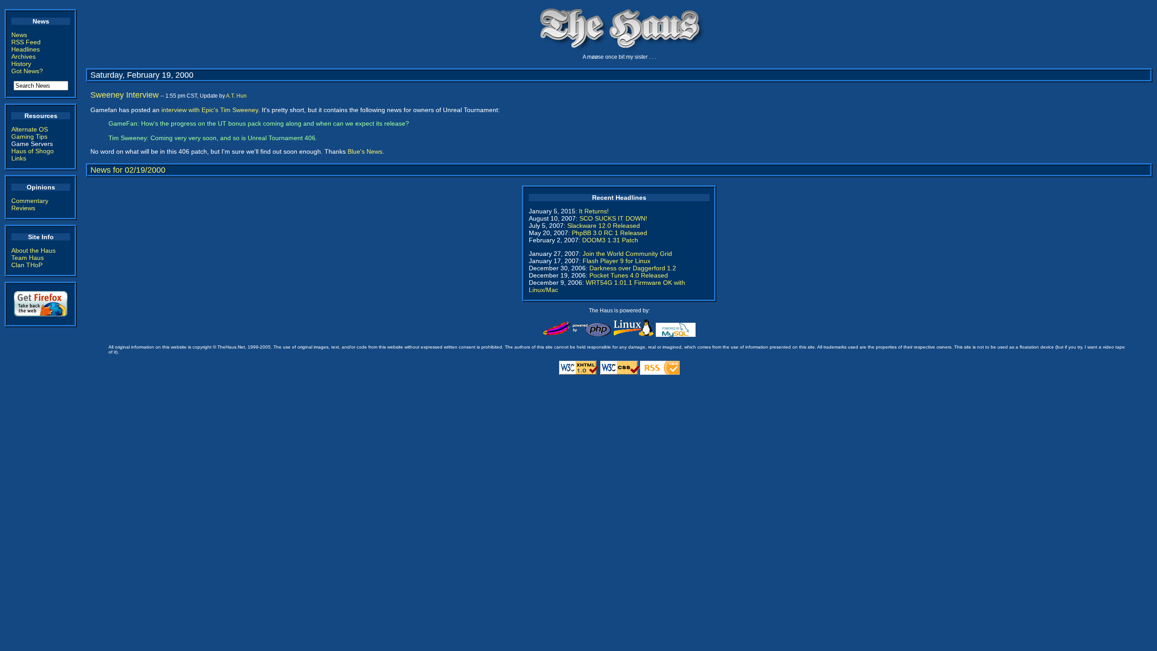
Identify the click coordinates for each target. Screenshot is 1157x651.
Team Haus (27, 257)
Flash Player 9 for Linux (616, 260)
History (21, 63)
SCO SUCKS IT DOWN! (613, 218)
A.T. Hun (236, 96)
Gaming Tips (29, 136)
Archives (23, 56)
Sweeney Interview (124, 94)
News (19, 34)
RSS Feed (26, 42)
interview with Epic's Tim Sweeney (209, 109)
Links (18, 158)
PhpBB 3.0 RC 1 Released (609, 232)
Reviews (23, 208)
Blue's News (365, 151)
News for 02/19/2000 (127, 170)
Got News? (27, 71)
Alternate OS (29, 129)
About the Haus (33, 250)
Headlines (25, 49)
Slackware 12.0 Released (603, 225)
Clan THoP (26, 265)
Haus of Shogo (32, 151)
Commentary (29, 200)
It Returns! (594, 211)
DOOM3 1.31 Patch (610, 240)
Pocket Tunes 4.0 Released (628, 275)
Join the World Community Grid (627, 253)
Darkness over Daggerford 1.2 (632, 268)
